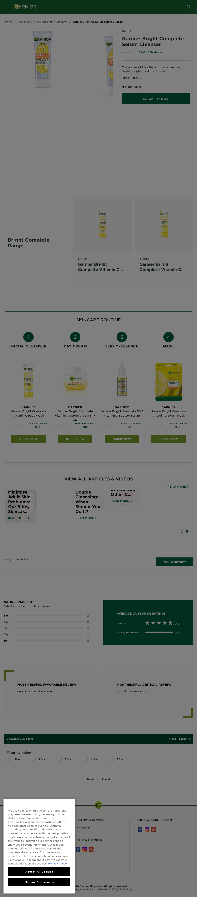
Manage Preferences (39, 882)
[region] (39, 846)
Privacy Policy (57, 863)
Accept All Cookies (39, 871)
